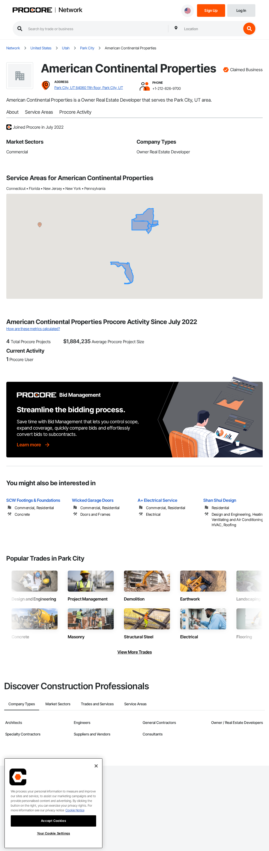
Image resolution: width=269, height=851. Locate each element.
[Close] (96, 766)
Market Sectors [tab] (57, 704)
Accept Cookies (53, 821)
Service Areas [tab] (135, 704)
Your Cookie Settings (53, 833)
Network (70, 10)
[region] (53, 803)
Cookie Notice (74, 810)
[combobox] (211, 28)
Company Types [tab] (21, 704)
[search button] (249, 29)
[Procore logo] (32, 10)
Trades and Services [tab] (97, 704)
